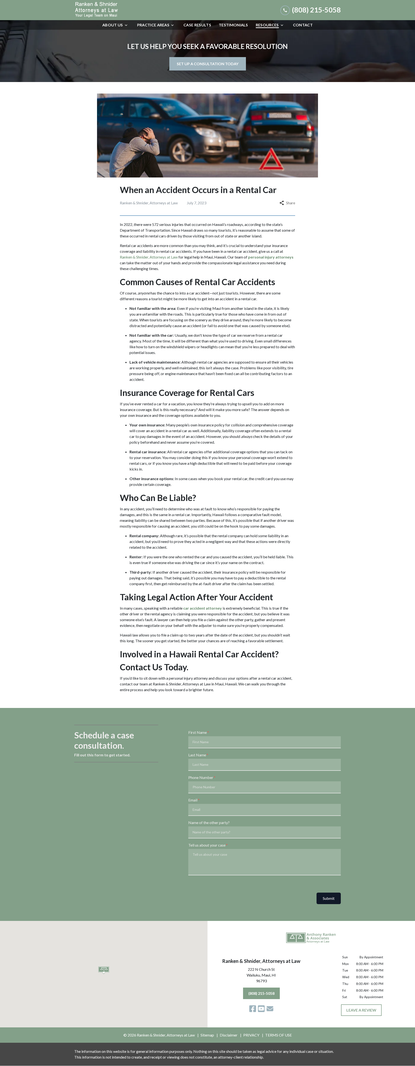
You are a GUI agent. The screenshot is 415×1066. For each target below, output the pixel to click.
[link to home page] (110, 10)
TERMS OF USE (278, 1035)
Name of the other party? (209, 822)
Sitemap (207, 1035)
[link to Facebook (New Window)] (252, 1009)
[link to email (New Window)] (270, 1009)
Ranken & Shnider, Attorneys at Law (149, 257)
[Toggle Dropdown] (127, 25)
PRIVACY (251, 1035)
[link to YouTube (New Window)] (261, 1009)
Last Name (197, 755)
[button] (103, 970)
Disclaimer (229, 1035)
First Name (197, 732)
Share (290, 202)
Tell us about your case (207, 845)
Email (192, 800)
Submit (329, 898)
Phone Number (200, 777)
